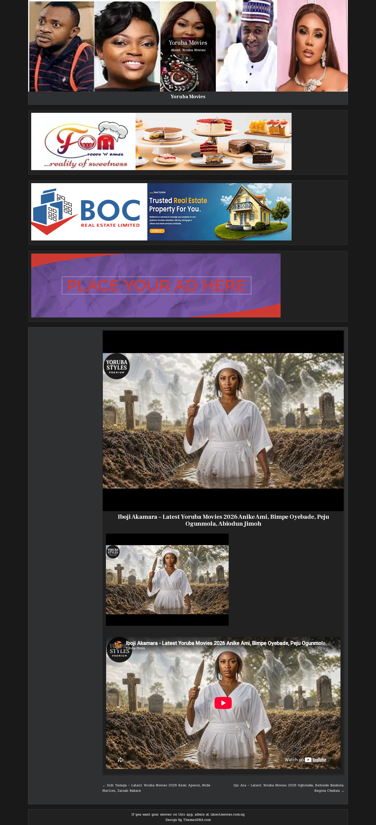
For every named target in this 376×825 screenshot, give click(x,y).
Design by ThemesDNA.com (188, 819)
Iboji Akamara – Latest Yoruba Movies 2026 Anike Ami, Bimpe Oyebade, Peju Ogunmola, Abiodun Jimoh (223, 520)
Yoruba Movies (188, 43)
